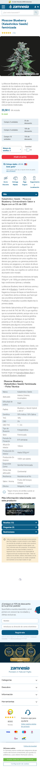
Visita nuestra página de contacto (28, 725)
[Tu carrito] (38, 7)
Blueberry (14, 289)
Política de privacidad (30, 746)
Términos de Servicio (15, 638)
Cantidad (28, 147)
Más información (11, 171)
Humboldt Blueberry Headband (14, 375)
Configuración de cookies (20, 764)
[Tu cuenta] (35, 7)
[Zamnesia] (19, 6)
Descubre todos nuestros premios (20, 659)
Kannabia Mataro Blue (24, 372)
